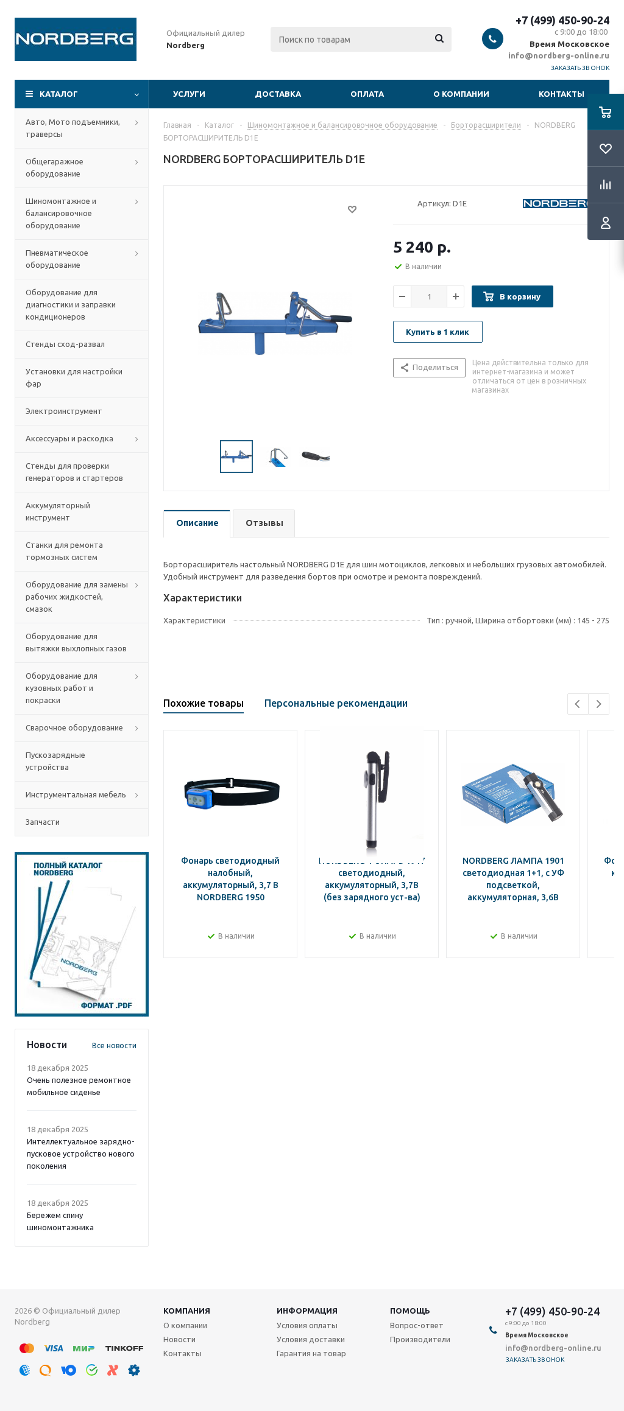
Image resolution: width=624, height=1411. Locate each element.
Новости (179, 1339)
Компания (186, 1310)
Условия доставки (311, 1339)
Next (599, 704)
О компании (461, 93)
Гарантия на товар (311, 1353)
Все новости (114, 1045)
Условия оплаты (307, 1325)
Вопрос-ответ (417, 1325)
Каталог (59, 93)
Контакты (561, 93)
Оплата (367, 93)
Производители (420, 1339)
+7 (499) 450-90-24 (562, 20)
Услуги (189, 93)
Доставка (278, 93)
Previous (578, 704)
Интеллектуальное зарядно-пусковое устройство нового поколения (81, 1153)
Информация (307, 1310)
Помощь (410, 1310)
